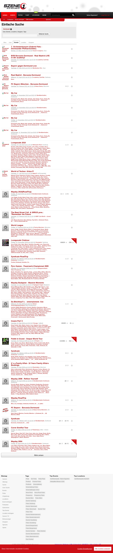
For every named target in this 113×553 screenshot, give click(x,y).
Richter (26, 374)
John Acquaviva (26, 292)
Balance (46, 310)
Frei (22, 271)
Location (23, 42)
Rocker (26, 229)
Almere (24, 208)
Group (16, 330)
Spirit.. (48, 148)
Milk (37, 388)
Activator (45, 358)
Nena (20, 447)
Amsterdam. (22, 233)
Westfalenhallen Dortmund (40, 194)
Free (35, 245)
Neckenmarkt (22, 317)
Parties (26, 293)
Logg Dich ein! (105, 15)
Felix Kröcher (33, 201)
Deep (19, 290)
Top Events (5, 510)
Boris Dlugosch (30, 156)
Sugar (18, 385)
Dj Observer (18, 345)
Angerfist (13, 358)
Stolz (12, 369)
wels (26, 333)
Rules (26, 166)
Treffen (13, 151)
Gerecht (13, 384)
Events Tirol (41, 509)
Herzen (44, 156)
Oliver (23, 369)
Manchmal (18, 308)
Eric (28, 391)
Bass (27, 200)
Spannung (30, 276)
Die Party (34, 479)
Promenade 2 (14, 317)
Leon (29, 449)
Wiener (45, 307)
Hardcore (42, 175)
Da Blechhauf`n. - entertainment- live (27, 302)
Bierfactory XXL (37, 68)
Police (15, 292)
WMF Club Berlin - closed (43, 216)
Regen (25, 273)
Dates (19, 434)
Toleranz (30, 164)
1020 (40, 277)
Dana (49, 358)
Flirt (27, 15)
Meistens (29, 176)
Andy (12, 204)
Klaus (15, 100)
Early (34, 251)
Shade (23, 156)
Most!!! (21, 251)
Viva (47, 329)
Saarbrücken (30, 208)
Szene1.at (14, 6)
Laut (12, 197)
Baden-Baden (14, 278)
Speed (22, 388)
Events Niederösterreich (33, 514)
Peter (16, 182)
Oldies (43, 271)
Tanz (39, 160)
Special (13, 433)
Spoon (30, 445)
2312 (27, 422)
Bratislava (36, 277)
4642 (32, 333)
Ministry (13, 232)
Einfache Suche (44, 34)
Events (12, 15)
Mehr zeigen (38, 455)
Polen (33, 186)
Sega (48, 448)
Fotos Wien (38, 498)
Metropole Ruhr (37, 145)
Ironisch (13, 307)
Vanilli (39, 329)
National (13, 175)
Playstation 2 (14, 233)
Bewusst (35, 369)
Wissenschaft (14, 160)
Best (47, 332)
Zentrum (13, 167)
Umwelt (21, 162)
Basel (21, 437)
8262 (19, 187)
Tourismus (26, 162)
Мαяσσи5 (28, 310)
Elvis (15, 310)
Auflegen (34, 159)
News (45, 153)
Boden (36, 183)
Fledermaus (36, 430)
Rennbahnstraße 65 (27, 278)
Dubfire (20, 292)
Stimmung (40, 152)
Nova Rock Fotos (40, 492)
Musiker (34, 307)
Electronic (20, 220)
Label (29, 186)
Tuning (45, 98)
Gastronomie (31, 163)
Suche (4, 485)
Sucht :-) (35, 373)
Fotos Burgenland (31, 528)
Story (21, 296)
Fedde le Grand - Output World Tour (27, 339)
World (22, 98)
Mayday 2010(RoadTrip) (21, 192)
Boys (40, 156)
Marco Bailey (46, 445)
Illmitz (32, 315)
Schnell (13, 176)
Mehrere (40, 232)
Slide (29, 293)
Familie (48, 181)
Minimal (31, 149)
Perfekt (20, 197)
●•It (12, 289)
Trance (30, 151)
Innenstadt (19, 167)
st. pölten (40, 403)
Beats (23, 179)
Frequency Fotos (39, 495)
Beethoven (40, 308)
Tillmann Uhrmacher (43, 447)
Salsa (42, 178)
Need (30, 295)
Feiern (42, 159)
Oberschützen (15, 315)
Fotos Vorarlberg (31, 523)
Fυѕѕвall (18, 163)
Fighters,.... (28, 359)
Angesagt (43, 164)
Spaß (18, 198)
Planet (46, 220)
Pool (17, 178)
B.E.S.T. (43, 286)
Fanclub (26, 413)
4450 (42, 166)
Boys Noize (14, 156)
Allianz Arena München (40, 410)
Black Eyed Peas (26, 230)
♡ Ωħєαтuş (46, 292)
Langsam (36, 175)
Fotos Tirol (29, 512)
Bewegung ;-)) (24, 183)
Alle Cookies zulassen (102, 549)
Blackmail (47, 200)
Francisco (42, 157)
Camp (27, 332)
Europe (33, 290)
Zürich (41, 436)
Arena (17, 202)
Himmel (13, 163)
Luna (18, 358)
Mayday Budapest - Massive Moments (27, 283)
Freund (16, 204)
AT (23, 185)
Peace (22, 149)
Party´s (29, 159)
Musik (44, 15)
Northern (24, 449)
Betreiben (38, 162)
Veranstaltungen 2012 (32, 490)
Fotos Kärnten (41, 531)
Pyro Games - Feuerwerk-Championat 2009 (29, 266)
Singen (26, 312)
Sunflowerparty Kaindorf (81, 479)
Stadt (20, 160)
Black (15, 220)
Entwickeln (45, 162)
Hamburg (45, 205)
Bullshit (24, 326)
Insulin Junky (41, 342)
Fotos (20, 15)
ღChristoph (19, 312)
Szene (41, 98)
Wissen (22, 198)
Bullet (46, 326)
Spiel (17, 234)
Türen (32, 185)
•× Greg (17, 394)
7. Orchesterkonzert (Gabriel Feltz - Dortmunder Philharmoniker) (26, 48)
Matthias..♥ (14, 251)
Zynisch (29, 307)
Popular (13, 296)
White (41, 207)
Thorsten (40, 373)
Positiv (28, 175)
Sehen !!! (38, 204)
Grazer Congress (38, 51)
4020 (27, 345)
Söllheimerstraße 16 (16, 252)
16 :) (19, 166)
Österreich (46, 244)
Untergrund (14, 389)
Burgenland (41, 314)
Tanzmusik (25, 153)
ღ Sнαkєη (19, 276)
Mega (12, 245)
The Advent (32, 389)
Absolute (23, 290)
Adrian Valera (32, 328)
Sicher (26, 248)
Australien (35, 311)
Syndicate (15, 351)
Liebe (33, 146)
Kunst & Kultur (23, 315)
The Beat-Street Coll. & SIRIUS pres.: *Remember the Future (27, 213)
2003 (27, 167)
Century (38, 186)
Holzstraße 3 (14, 347)
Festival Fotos (37, 481)
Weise (17, 176)
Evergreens (20, 273)
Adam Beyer (27, 388)
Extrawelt (13, 328)
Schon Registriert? (92, 15)
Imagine (47, 288)
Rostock (30, 273)
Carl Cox (31, 200)
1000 (23, 148)
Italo (34, 433)
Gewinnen (26, 249)
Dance (24, 288)
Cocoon (17, 370)
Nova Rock (29, 492)
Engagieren (21, 164)
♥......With (41, 288)
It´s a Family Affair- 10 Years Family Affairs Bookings (30, 364)
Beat (46, 151)
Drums (44, 433)
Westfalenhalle (39, 421)
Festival (18, 157)
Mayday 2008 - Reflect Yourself (24, 379)
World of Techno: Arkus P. (22, 171)
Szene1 (4, 479)
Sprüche (48, 19)
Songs (40, 433)
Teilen (22, 166)
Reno (43, 434)
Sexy (12, 244)
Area (17, 205)
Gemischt (24, 152)
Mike (48, 330)
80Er (49, 151)
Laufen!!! (17, 151)
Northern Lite (35, 445)
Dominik (22, 205)
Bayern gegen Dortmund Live (24, 66)
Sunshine (18, 148)
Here (14, 289)
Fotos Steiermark (31, 509)
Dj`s (35, 181)
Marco (16, 445)
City (33, 220)
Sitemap (4, 482)
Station (34, 296)
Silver (19, 389)
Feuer (36, 271)
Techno (26, 149)
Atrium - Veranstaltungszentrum (24, 304)
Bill (31, 202)
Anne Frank (14, 436)
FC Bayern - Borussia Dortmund (25, 408)
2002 (49, 166)
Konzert (13, 312)
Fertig (32, 175)
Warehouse (38, 166)
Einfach (46, 197)
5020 (37, 251)
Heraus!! (30, 198)
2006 (23, 167)
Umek (46, 388)
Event (29, 100)
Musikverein (14, 311)
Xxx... (27, 178)
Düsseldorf (48, 234)
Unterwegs (14, 149)
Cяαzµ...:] (31, 271)
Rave (20, 152)
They (34, 295)
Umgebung (5, 496)
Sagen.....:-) (34, 205)
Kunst (36, 310)
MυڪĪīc (13, 234)
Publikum (18, 314)
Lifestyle (30, 98)
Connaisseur (25, 245)
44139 (36, 359)
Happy (15, 197)
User (10, 42)
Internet (13, 148)
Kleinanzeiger (6, 519)
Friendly (48, 175)
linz (30, 333)
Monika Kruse (17, 153)
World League (17, 225)
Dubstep (29, 220)
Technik (45, 149)
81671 (30, 374)
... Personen (24, 163)
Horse (42, 293)
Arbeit (20, 182)
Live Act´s (15, 162)
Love (35, 148)
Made (27, 297)
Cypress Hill (30, 326)
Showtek (47, 198)
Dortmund (34, 100)
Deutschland (22, 178)
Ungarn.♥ (22, 333)
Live (12, 153)
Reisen (24, 159)
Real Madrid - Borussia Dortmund (25, 75)
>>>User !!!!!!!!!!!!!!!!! (33, 248)
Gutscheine (5, 507)
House (22, 151)
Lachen (35, 197)
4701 (36, 314)
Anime (39, 198)
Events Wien (29, 498)
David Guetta (40, 151)
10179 (16, 221)
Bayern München (19, 413)
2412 (27, 252)
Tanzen (44, 148)
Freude (19, 100)
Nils (12, 292)
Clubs (35, 160)
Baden (12, 274)
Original (39, 148)
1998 (41, 167)
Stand (19, 156)
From (23, 297)
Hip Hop (23, 436)
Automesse (44, 100)
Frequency (29, 495)
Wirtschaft (25, 160)
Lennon (13, 314)
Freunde (29, 146)
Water (24, 295)
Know (40, 295)
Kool (27, 433)
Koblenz (31, 394)
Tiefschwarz (31, 153)
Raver (46, 146)
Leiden (21, 207)
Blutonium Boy (38, 358)
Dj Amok (26, 181)
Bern (19, 436)
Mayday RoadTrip (18, 398)
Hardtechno (33, 178)
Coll (12, 220)
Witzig (17, 307)
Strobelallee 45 (43, 359)
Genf (20, 208)
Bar (39, 333)
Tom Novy (39, 155)
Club (26, 98)
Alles (4, 42)
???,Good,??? (34, 288)
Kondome (38, 163)
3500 (27, 394)
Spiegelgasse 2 (15, 437)
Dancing (16, 293)
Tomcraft (32, 447)
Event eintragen (19, 19)
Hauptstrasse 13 (15, 334)
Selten (35, 198)
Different (16, 286)
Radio (12, 290)
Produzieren (45, 182)
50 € (23, 181)
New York (31, 183)
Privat (24, 176)
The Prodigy (30, 289)
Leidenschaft (17, 369)
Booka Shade (45, 155)
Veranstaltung (37, 484)
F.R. (47, 156)
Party (24, 146)
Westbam (20, 155)
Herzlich (13, 146)
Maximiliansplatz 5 (39, 234)
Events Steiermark (31, 506)
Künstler (47, 185)
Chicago (13, 157)
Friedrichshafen (15, 101)
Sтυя (38, 176)
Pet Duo (33, 388)
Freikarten (10, 19)
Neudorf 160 (25, 187)
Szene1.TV (5, 516)
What (36, 286)
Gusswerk (39, 242)
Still (25, 286)
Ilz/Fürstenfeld (32, 187)
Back (37, 157)
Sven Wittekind (43, 179)
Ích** (24, 433)
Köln (17, 208)
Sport (12, 413)
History (37, 292)
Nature (38, 181)
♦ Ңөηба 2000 (36, 164)
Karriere (32, 233)
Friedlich (41, 146)
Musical (20, 179)
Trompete (29, 311)
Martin (19, 183)
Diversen (42, 186)
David (38, 159)
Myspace (39, 182)
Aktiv (17, 146)
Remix (15, 179)
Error (37, 295)
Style (22, 244)
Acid (17, 152)
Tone (48, 290)
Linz (20, 342)
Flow (22, 248)
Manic (38, 296)
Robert (36, 185)
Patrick (21, 249)
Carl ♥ (47, 202)
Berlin (46, 159)
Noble (17, 296)
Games (46, 273)
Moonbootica (46, 152)
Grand (36, 156)
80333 (31, 234)
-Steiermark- (41, 311)
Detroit (46, 230)
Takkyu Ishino (25, 448)
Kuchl (36, 315)
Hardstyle (30, 356)
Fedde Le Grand (32, 152)
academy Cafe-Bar (42, 60)
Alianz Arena (39, 86)
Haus (43, 247)
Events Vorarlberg (31, 520)
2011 (46, 166)
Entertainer (40, 307)
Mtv (49, 328)
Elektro (13, 152)
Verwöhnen (25, 274)
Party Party (42, 479)
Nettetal (13, 208)
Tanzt (44, 202)
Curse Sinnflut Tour (19, 428)
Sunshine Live (15, 247)
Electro (35, 151)
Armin (12, 207)
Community (14, 164)
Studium (41, 310)
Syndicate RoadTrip (19, 257)
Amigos (43, 329)
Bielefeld (42, 278)
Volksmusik (33, 308)
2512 (24, 252)
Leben (34, 155)
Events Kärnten (30, 531)
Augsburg (20, 277)
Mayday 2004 (16, 441)
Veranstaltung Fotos (32, 487)
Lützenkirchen (39, 290)
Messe (22, 101)
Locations (35, 15)
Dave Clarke (25, 447)
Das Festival (29, 539)
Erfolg (20, 234)
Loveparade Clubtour (20, 240)
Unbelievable (18, 245)
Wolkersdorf (42, 315)
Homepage (31, 274)
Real (21, 433)
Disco (12, 79)
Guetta (30, 155)
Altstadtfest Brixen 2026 (57, 481)
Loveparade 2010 (18, 143)
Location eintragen (8, 513)
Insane (28, 325)
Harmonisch (29, 369)
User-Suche (6, 487)
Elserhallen (36, 367)
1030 (34, 297)
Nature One (14, 185)
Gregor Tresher (40, 389)
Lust (25, 372)
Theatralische (43, 312)
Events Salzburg (31, 501)
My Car (14, 93)
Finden (37, 153)
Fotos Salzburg (30, 503)
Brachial (45, 373)
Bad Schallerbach (29, 314)
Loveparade (14, 155)
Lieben (24, 311)
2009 (25, 277)
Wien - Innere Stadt (34, 436)
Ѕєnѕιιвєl (31, 166)
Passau (37, 207)
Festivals (35, 179)
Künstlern (33, 182)
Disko (41, 153)
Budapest (28, 296)
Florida (35, 202)
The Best (28, 286)
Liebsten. (44, 249)
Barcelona (14, 183)
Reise (40, 183)
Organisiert (23, 175)
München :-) (38, 233)
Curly (33, 207)
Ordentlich (18, 271)
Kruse (16, 159)
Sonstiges (13, 273)
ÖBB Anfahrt (29, 19)
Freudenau (36, 278)
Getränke (39, 205)
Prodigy (45, 289)
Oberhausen (40, 187)
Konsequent (14, 98)
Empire (37, 341)
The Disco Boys (15, 388)
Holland (13, 186)
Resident (22, 332)
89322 (18, 414)
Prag (16, 274)
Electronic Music (38, 289)
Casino (29, 204)
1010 (27, 436)
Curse (30, 433)
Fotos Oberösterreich (32, 536)
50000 (36, 333)
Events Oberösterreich (32, 534)
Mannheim (46, 207)
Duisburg (31, 167)
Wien (43, 198)
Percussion (25, 434)
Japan (20, 311)
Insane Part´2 (17, 321)
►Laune (13, 374)
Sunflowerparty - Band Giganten (59, 479)
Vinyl (12, 181)
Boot (43, 185)
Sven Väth (41, 200)
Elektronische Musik (19, 200)
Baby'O (35, 173)
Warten (43, 204)
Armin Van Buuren (24, 201)
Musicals (48, 271)
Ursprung (37, 167)
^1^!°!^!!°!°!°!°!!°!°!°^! (29, 157)
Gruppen (31, 42)
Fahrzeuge (24, 100)
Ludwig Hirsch (21, 310)
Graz (28, 308)
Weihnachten (14, 249)
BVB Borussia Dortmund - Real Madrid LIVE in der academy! (30, 57)
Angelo (36, 332)
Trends (24, 373)
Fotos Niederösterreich (33, 517)
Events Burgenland (31, 525)
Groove (29, 290)
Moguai (26, 155)
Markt (28, 315)
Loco (12, 445)
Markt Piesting (30, 317)
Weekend (30, 160)
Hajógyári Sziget (38, 285)
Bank (22, 389)
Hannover (26, 437)
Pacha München (39, 227)
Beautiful (36, 244)
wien (22, 314)
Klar (19, 98)
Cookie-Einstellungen (84, 549)
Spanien (20, 185)
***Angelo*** (19, 186)
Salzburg (44, 245)
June (33, 292)
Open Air (44, 163)
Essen (12, 229)
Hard (48, 179)
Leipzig (31, 252)
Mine (22, 157)
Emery (36, 200)
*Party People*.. (29, 148)
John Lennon (47, 308)
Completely (19, 297)
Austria (26, 328)
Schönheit (32, 384)
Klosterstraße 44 (22, 221)
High (39, 286)
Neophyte (22, 358)
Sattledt (38, 330)
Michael (16, 449)
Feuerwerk (45, 274)
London (33, 204)
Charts (19, 230)
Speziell (26, 271)
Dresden (44, 277)
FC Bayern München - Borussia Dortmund (29, 84)
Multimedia (36, 273)
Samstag (19, 326)
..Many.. (39, 245)
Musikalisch (23, 307)
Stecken (18, 374)
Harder (13, 356)
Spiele (4, 527)
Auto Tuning (36, 98)
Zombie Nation (39, 448)
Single (17, 229)
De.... (39, 100)
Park (40, 274)
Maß (28, 295)
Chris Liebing (41, 201)
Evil (26, 356)
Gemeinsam (14, 166)
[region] (56, 548)
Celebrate (34, 293)
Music (37, 146)
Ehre (40, 185)
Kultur (20, 159)
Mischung (27, 185)
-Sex (41, 149)
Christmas (29, 251)
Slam (24, 296)
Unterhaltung (44, 276)
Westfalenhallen (41, 95)
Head (12, 332)
